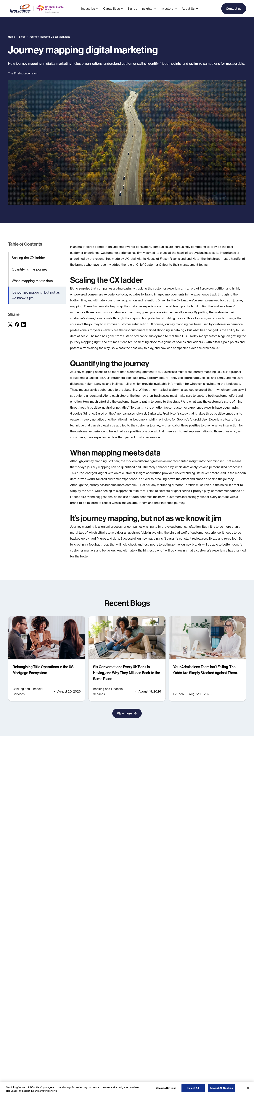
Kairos (132, 8)
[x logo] (10, 324)
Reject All (193, 1087)
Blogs (22, 36)
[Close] (248, 1088)
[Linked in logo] (23, 324)
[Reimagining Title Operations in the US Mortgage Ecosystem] (46, 658)
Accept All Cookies (221, 1087)
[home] (37, 8)
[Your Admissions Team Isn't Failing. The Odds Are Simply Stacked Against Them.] (207, 658)
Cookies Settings (166, 1087)
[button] (92, 8)
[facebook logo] (17, 324)
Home (11, 36)
